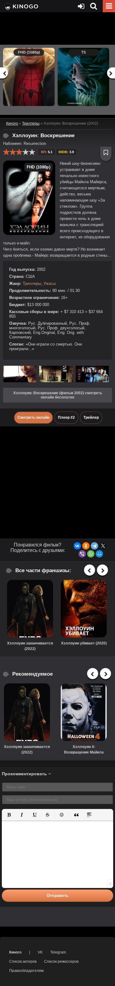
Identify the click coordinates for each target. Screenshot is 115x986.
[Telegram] (94, 546)
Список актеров (22, 961)
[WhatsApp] (90, 553)
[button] (9, 815)
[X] (103, 546)
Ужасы (50, 283)
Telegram (58, 952)
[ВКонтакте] (77, 546)
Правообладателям (26, 971)
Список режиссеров (61, 961)
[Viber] (82, 553)
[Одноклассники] (86, 546)
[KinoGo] (20, 6)
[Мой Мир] (99, 553)
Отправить (58, 895)
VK (40, 952)
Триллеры (32, 283)
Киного (15, 952)
